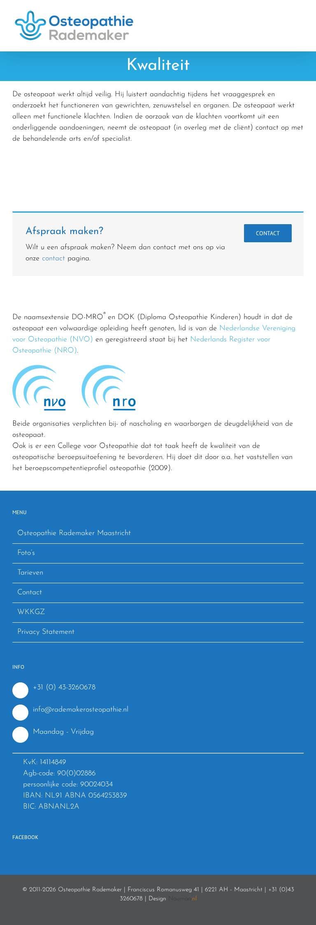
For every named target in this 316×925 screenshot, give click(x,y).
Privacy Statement (45, 632)
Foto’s (26, 553)
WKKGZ (31, 612)
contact (53, 258)
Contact (29, 592)
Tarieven (30, 573)
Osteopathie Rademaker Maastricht (74, 533)
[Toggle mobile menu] (300, 12)
